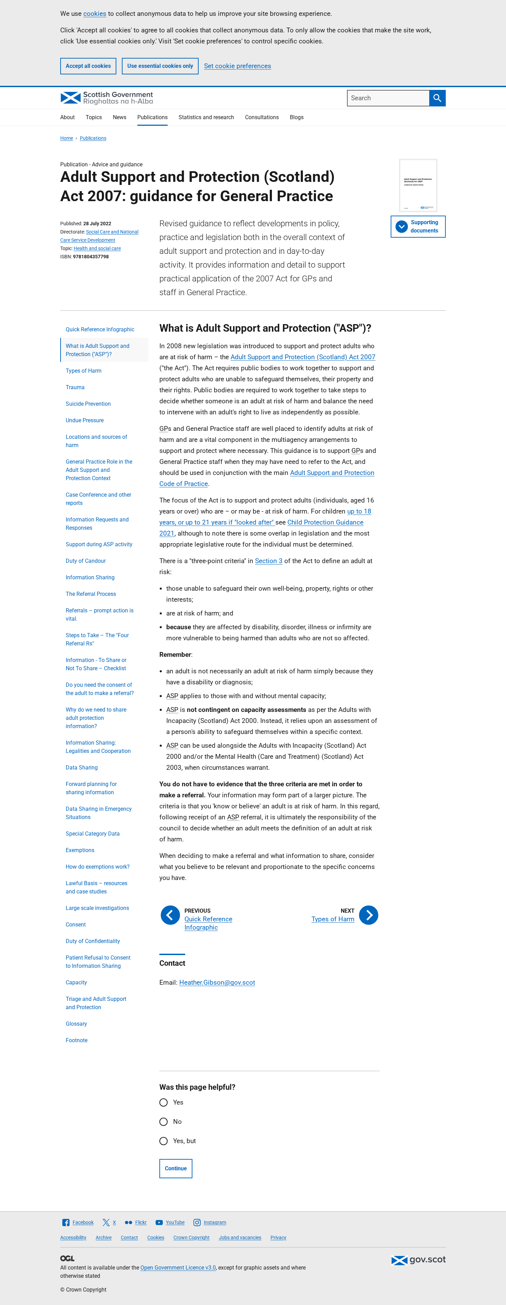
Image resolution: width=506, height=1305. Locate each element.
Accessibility (73, 1237)
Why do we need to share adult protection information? (96, 717)
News (119, 117)
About (67, 117)
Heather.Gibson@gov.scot (217, 982)
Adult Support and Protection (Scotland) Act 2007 (303, 357)
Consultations (262, 117)
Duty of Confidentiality (93, 941)
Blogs (297, 117)
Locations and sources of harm (96, 441)
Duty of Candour (86, 561)
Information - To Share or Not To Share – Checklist (96, 664)
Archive (104, 1237)
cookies (94, 14)
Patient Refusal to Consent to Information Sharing (98, 961)
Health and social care (97, 248)
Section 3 (269, 561)
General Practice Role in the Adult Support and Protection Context (99, 469)
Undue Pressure (85, 420)
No (177, 1122)
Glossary (76, 1024)
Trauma (75, 387)
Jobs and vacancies (240, 1237)
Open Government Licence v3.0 (178, 1267)
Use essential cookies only (160, 66)
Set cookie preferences (237, 66)
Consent (76, 924)
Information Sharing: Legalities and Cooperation (98, 746)
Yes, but (184, 1141)
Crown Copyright (191, 1237)
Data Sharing (82, 767)
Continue (176, 1168)
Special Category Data (93, 833)
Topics (94, 117)
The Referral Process (91, 594)
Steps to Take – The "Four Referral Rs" (97, 639)
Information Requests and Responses (97, 523)
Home (66, 138)
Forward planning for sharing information (91, 788)
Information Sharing (90, 577)
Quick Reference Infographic (100, 329)
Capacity (76, 982)
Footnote (76, 1040)
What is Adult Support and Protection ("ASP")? (97, 350)
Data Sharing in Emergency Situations (99, 813)
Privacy (278, 1237)
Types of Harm (84, 370)
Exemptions (80, 850)
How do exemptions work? (98, 866)
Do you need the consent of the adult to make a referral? (100, 689)
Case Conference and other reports (98, 498)
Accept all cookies (88, 66)
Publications (152, 117)
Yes (178, 1102)
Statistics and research (206, 117)
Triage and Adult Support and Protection (96, 1003)
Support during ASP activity (99, 544)
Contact (129, 1237)
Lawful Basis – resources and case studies (96, 887)
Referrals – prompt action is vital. (100, 614)
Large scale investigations (97, 908)
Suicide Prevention (88, 404)
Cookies (155, 1237)
